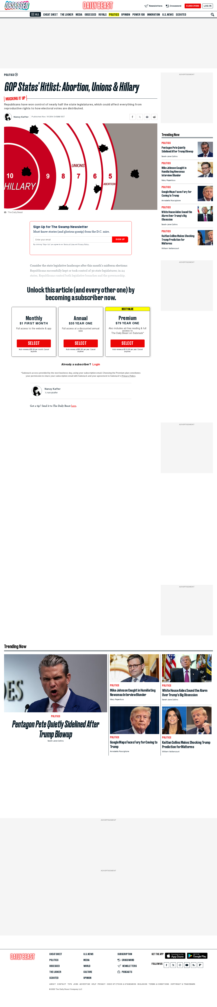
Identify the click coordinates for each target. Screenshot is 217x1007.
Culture (87, 972)
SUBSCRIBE (192, 6)
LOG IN (207, 6)
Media (79, 14)
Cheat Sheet (50, 14)
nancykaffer (52, 393)
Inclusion (142, 984)
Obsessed (90, 14)
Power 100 (138, 14)
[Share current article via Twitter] (140, 117)
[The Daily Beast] (98, 6)
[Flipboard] (200, 965)
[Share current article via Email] (147, 117)
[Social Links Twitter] (173, 965)
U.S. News (167, 14)
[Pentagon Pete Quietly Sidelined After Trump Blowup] (205, 156)
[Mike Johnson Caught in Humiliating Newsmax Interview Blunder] (205, 176)
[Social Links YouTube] (187, 965)
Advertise (85, 984)
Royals (102, 14)
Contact (61, 984)
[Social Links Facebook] (166, 965)
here (73, 405)
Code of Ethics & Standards (121, 984)
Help (94, 984)
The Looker (66, 14)
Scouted (181, 14)
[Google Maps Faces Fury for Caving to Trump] (205, 200)
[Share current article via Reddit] (154, 117)
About (52, 984)
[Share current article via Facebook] (132, 117)
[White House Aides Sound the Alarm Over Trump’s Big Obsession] (205, 220)
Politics (114, 14)
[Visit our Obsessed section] (28, 6)
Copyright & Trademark (183, 984)
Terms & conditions (159, 984)
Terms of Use (69, 244)
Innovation (153, 14)
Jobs (75, 984)
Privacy (101, 984)
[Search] (212, 14)
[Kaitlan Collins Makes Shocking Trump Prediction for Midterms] (205, 244)
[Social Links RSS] (193, 965)
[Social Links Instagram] (180, 965)
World (86, 966)
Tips (69, 984)
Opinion (125, 14)
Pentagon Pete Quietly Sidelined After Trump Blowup (55, 729)
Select (34, 343)
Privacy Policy (83, 244)
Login (96, 364)
